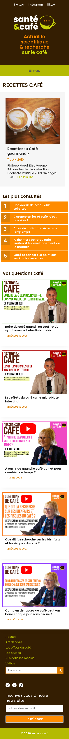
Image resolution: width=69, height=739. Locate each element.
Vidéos (10, 663)
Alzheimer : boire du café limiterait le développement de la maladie (37, 243)
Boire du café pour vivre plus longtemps (35, 230)
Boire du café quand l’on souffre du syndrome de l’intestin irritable (31, 329)
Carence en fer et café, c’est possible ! (35, 218)
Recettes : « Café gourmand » (22, 151)
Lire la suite (25, 177)
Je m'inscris (34, 719)
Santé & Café (40, 733)
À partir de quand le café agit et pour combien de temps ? (33, 470)
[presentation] (34, 301)
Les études (13, 653)
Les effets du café (18, 647)
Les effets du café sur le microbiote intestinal (32, 399)
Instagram (35, 4)
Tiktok (51, 4)
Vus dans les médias (20, 658)
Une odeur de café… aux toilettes (32, 207)
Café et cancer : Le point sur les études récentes (35, 257)
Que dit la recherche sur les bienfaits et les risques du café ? (32, 541)
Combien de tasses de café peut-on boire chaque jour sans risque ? (32, 612)
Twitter (19, 4)
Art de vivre (14, 642)
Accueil (11, 637)
